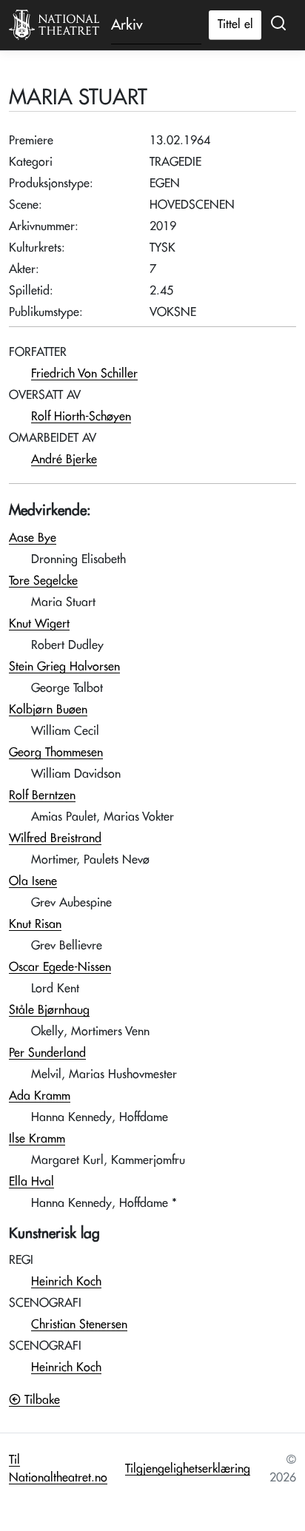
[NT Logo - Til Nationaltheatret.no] (54, 25)
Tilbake (40, 1400)
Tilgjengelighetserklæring (187, 1469)
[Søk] (278, 23)
